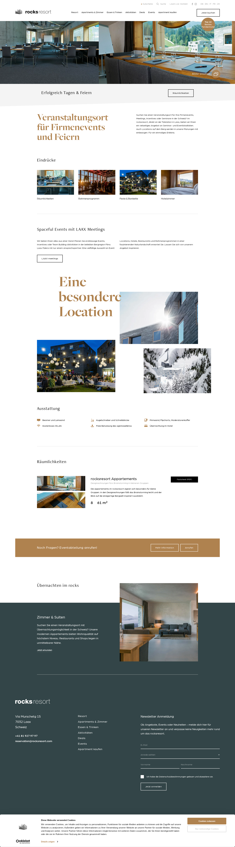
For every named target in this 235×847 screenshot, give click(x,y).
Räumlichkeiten (181, 93)
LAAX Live (174, 4)
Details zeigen (48, 841)
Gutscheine (148, 4)
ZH (218, 4)
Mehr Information (164, 548)
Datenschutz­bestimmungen (172, 777)
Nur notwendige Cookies (207, 829)
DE (202, 4)
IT (210, 4)
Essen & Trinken (114, 12)
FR (214, 4)
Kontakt (184, 4)
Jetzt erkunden (44, 650)
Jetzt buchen (208, 13)
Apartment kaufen (167, 12)
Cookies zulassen (207, 821)
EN (206, 4)
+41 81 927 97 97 (26, 736)
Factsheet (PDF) (184, 479)
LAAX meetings (50, 258)
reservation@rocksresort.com (33, 741)
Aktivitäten (130, 12)
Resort (74, 12)
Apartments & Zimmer (92, 12)
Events (151, 12)
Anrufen (189, 548)
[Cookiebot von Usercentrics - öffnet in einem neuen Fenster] (23, 842)
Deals (142, 12)
